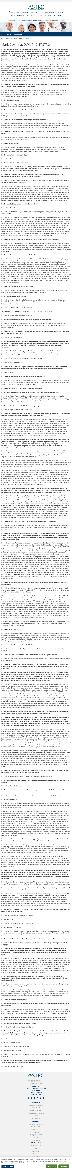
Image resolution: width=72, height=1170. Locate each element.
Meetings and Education (14, 20)
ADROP (36, 1156)
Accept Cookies (52, 1166)
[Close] (69, 1160)
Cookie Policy (23, 1163)
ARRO (36, 1148)
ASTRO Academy (22, 12)
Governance (36, 1108)
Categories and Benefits (36, 1124)
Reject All (64, 1166)
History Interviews (24, 38)
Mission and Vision (36, 1110)
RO (33, 12)
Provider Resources (38, 20)
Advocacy (61, 20)
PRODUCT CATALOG (17, 15)
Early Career (36, 1151)
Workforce (36, 1132)
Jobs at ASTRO (36, 1118)
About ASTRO (9, 38)
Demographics (36, 1129)
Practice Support (27, 20)
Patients (59, 12)
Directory (36, 1137)
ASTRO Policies (36, 1127)
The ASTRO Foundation (46, 12)
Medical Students (36, 1146)
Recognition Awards (36, 1135)
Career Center (36, 1140)
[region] (36, 1163)
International (36, 1154)
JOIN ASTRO (31, 15)
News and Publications (51, 20)
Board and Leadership (36, 1105)
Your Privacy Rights (7, 1166)
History (16, 38)
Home (2, 38)
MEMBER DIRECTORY (45, 15)
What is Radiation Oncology (36, 1113)
